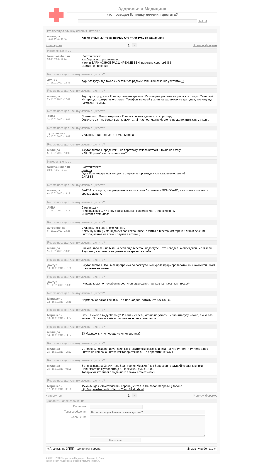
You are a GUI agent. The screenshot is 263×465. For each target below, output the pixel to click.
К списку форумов (205, 45)
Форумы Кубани (95, 458)
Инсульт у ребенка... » (201, 448)
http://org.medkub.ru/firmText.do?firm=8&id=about (113, 389)
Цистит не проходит (95, 65)
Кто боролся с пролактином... (101, 59)
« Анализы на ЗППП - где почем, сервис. (74, 448)
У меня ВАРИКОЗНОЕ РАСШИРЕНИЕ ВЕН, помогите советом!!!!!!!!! (127, 62)
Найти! (202, 21)
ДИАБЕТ (87, 176)
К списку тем (54, 45)
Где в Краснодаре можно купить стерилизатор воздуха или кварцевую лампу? (133, 173)
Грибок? (87, 170)
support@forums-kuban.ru (86, 460)
